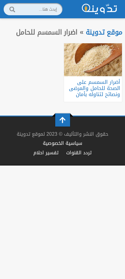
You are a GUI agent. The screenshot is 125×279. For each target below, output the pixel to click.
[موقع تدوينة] (99, 9)
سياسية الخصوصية (62, 143)
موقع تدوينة (104, 32)
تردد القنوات (79, 152)
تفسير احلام (46, 152)
